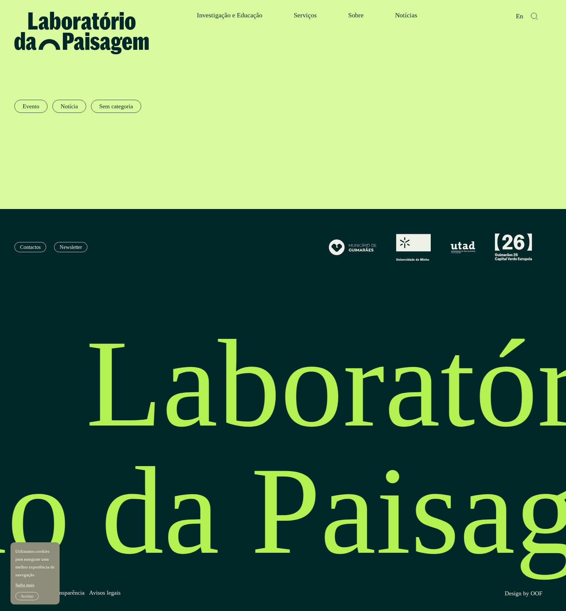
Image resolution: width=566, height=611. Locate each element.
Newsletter (71, 247)
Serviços (305, 15)
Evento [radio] (31, 106)
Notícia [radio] (69, 106)
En (519, 16)
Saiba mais (24, 585)
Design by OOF (523, 593)
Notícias (406, 15)
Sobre (356, 15)
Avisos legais (105, 593)
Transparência (68, 593)
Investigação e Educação (229, 15)
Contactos (30, 247)
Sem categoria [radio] (116, 106)
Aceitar (27, 596)
